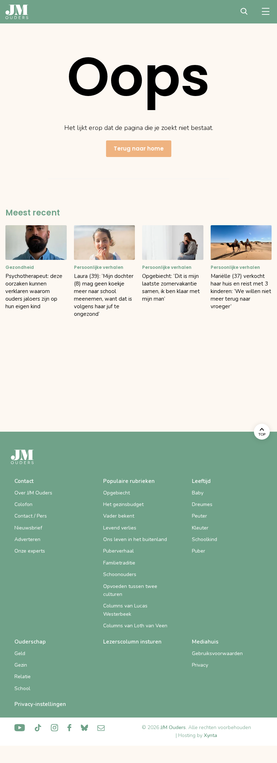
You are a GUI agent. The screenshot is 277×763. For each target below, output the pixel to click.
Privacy (200, 665)
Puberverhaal (118, 551)
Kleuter (200, 527)
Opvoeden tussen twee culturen (130, 590)
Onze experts (29, 551)
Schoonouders (119, 574)
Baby (197, 492)
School (22, 688)
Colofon (23, 504)
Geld (19, 653)
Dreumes (202, 504)
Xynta (210, 735)
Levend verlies (119, 527)
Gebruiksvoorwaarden (217, 653)
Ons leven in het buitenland (135, 539)
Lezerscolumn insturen (132, 641)
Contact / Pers (30, 516)
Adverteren (27, 539)
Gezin (20, 665)
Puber (198, 551)
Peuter (199, 516)
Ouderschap (30, 641)
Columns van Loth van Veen (135, 625)
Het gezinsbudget (123, 504)
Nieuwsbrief (28, 527)
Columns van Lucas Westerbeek (125, 609)
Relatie (22, 676)
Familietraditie (119, 562)
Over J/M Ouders (33, 492)
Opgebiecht (116, 492)
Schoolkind (204, 539)
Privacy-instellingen (40, 704)
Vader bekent (118, 516)
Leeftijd (201, 481)
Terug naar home (139, 148)
